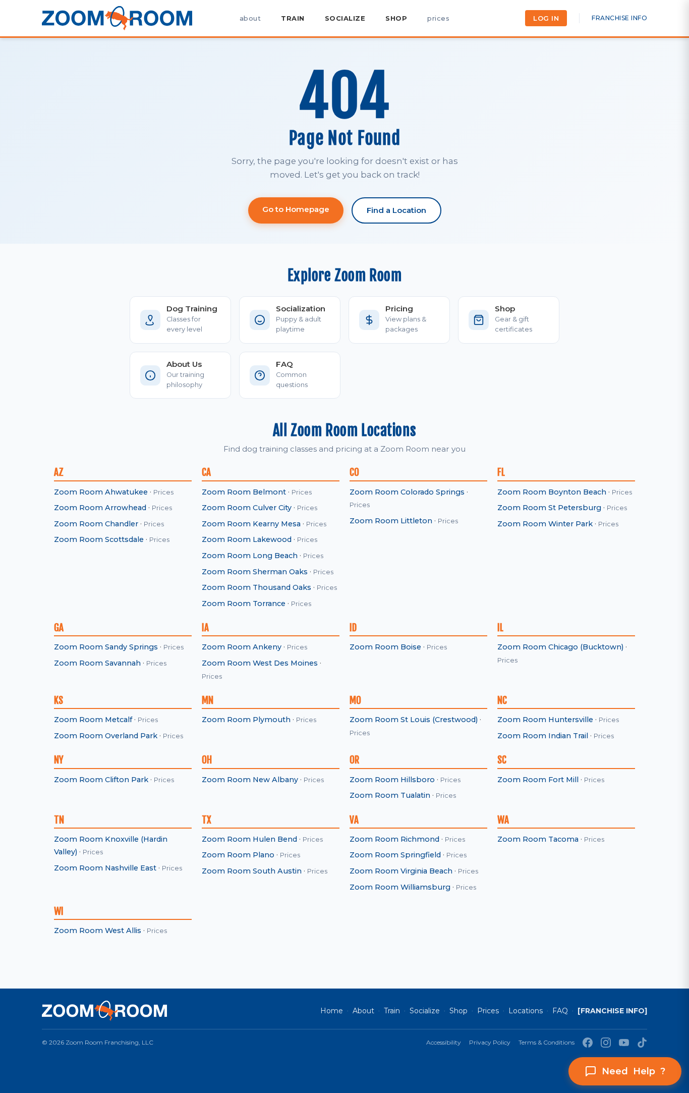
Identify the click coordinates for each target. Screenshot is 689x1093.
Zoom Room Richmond (394, 839)
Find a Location (396, 210)
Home (331, 1010)
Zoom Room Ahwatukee (101, 492)
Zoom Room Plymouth (246, 719)
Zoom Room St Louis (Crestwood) (414, 719)
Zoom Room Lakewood (247, 539)
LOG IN (546, 18)
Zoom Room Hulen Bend (249, 839)
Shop (458, 1010)
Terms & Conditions (547, 1042)
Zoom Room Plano (238, 854)
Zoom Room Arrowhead (100, 507)
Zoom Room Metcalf (93, 719)
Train (392, 1010)
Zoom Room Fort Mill (538, 779)
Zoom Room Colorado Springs (407, 492)
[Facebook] (588, 1042)
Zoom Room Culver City (247, 507)
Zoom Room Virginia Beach (401, 871)
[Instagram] (606, 1042)
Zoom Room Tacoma (538, 839)
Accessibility (443, 1042)
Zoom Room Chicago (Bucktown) (560, 646)
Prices (163, 492)
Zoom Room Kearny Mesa (251, 523)
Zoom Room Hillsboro (392, 779)
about (250, 18)
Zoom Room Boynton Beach (551, 492)
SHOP (396, 18)
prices (438, 18)
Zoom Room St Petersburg (549, 507)
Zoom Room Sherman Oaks (255, 571)
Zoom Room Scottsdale (99, 539)
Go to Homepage (295, 209)
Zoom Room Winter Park (545, 523)
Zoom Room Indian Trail (542, 735)
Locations (525, 1010)
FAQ (560, 1010)
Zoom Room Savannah (97, 663)
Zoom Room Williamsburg (400, 887)
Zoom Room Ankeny (241, 646)
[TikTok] (642, 1042)
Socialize (425, 1010)
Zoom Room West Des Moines (260, 663)
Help (633, 1071)
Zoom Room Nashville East (105, 867)
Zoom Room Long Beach (250, 555)
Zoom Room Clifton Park (101, 779)
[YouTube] (624, 1042)
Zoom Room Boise (385, 646)
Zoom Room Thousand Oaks (256, 587)
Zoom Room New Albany (250, 779)
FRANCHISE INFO (619, 18)
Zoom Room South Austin (252, 871)
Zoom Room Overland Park (105, 735)
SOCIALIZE (345, 18)
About (363, 1010)
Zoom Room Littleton (391, 520)
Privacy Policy (489, 1042)
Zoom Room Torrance (243, 603)
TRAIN (293, 18)
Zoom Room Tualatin (390, 795)
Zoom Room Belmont (244, 492)
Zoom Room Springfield (395, 854)
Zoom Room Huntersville (545, 719)
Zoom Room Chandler (96, 523)
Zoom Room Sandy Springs (106, 646)
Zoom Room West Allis (97, 930)
